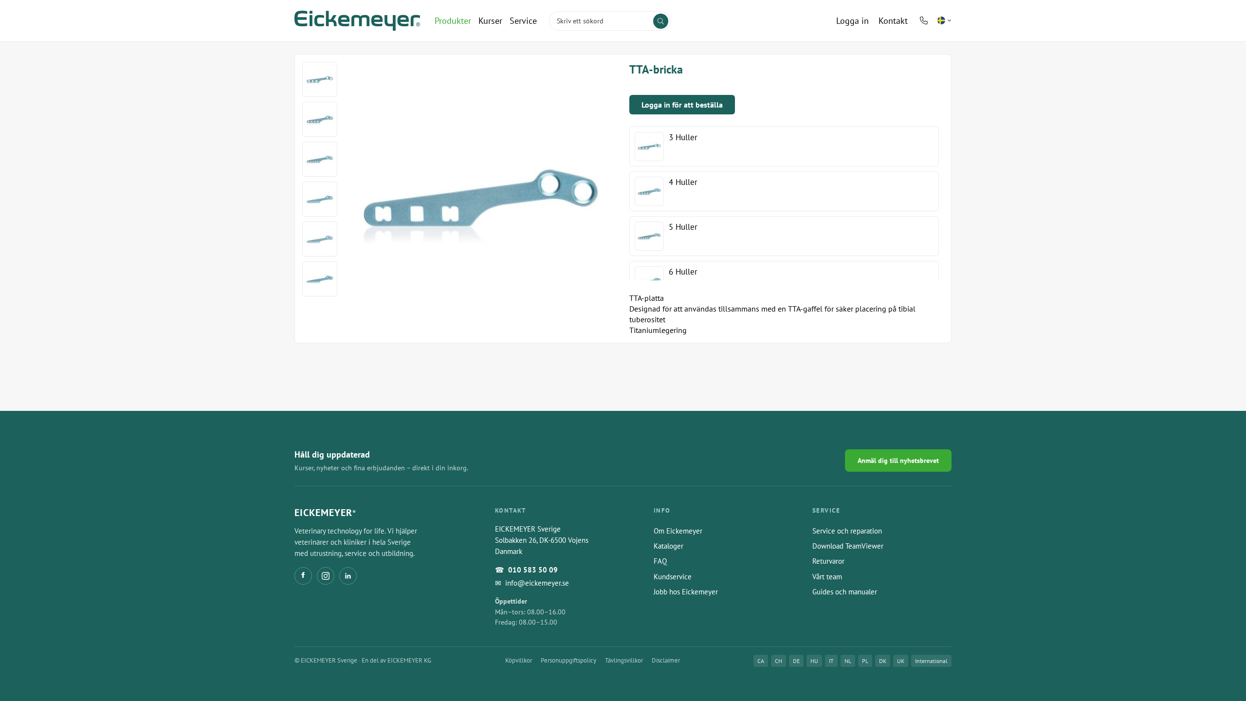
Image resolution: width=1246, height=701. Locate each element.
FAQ (660, 561)
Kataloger (668, 546)
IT (831, 660)
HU (814, 660)
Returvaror (828, 561)
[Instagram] (325, 576)
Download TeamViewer (847, 546)
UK (900, 660)
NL (847, 660)
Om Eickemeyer (678, 530)
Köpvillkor (518, 660)
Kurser (490, 20)
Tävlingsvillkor (624, 660)
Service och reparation (847, 530)
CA (760, 660)
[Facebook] (303, 576)
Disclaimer (666, 660)
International (931, 660)
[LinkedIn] (348, 576)
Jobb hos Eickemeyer (686, 591)
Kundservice (673, 576)
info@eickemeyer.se (537, 583)
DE (796, 660)
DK (882, 660)
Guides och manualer (844, 591)
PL (865, 660)
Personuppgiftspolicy (568, 660)
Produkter (453, 20)
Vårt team (827, 576)
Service (523, 20)
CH (778, 660)
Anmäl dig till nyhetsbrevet (898, 460)
